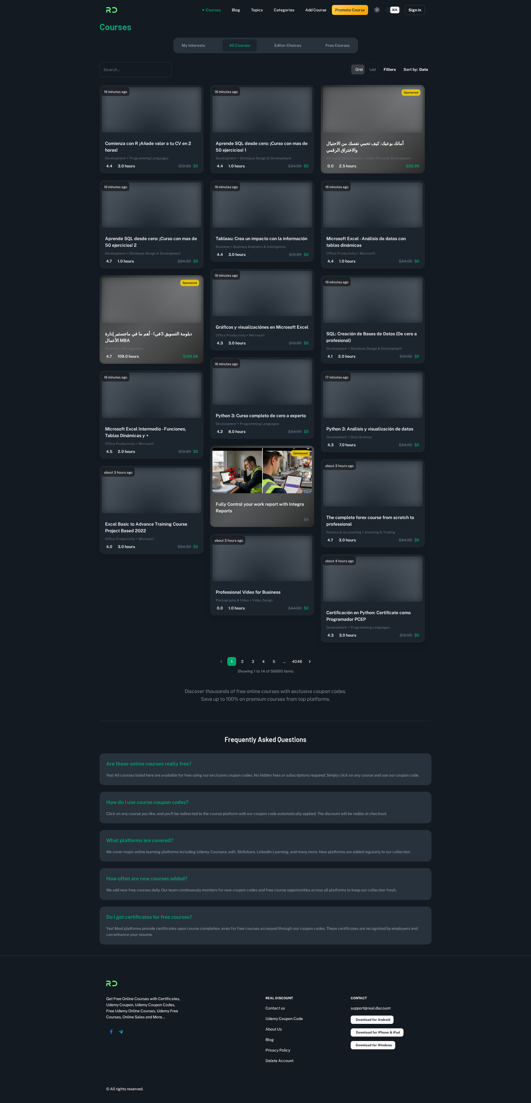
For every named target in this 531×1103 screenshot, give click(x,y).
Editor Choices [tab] (287, 45)
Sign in (414, 10)
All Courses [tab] (239, 45)
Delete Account (279, 1060)
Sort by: (416, 69)
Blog (236, 10)
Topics (257, 10)
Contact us (275, 1008)
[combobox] (131, 69)
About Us (274, 1029)
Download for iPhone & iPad (378, 1032)
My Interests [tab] (193, 45)
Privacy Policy (278, 1050)
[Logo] (111, 9)
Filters (390, 69)
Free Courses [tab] (338, 45)
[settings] (376, 9)
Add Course (315, 10)
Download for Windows (374, 1045)
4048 (297, 661)
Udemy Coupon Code (284, 1018)
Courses (213, 10)
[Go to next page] (309, 661)
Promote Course (350, 10)
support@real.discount (371, 1008)
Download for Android (373, 1020)
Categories (284, 10)
